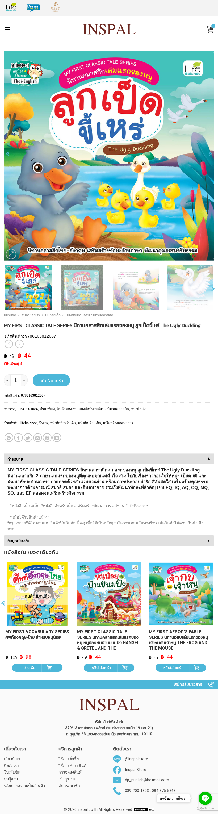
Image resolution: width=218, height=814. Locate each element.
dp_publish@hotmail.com (147, 780)
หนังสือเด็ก (53, 315)
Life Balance (28, 409)
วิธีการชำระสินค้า (73, 765)
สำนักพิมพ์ (47, 409)
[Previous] (7, 156)
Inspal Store (135, 769)
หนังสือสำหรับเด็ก (63, 423)
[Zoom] (11, 254)
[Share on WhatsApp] (9, 437)
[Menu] (7, 29)
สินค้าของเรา (31, 315)
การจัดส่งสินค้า (71, 772)
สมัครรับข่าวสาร (188, 684)
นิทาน (43, 423)
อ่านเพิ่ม (29, 667)
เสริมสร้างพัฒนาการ (118, 423)
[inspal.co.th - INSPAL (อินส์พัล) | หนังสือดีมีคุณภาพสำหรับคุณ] (109, 29)
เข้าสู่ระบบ (67, 779)
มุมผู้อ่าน (11, 779)
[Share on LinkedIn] (56, 437)
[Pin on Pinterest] (47, 437)
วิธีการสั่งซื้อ (68, 759)
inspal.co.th (88, 809)
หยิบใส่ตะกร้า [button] (101, 667)
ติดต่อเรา (11, 765)
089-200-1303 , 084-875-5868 (150, 790)
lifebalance (28, 423)
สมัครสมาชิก (69, 786)
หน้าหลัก (10, 315)
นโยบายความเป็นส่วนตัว (24, 786)
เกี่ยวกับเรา (13, 759)
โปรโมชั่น (12, 772)
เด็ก (98, 423)
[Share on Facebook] (18, 437)
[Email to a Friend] (37, 437)
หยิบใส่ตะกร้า (51, 380)
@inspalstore (136, 759)
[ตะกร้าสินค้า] (208, 30)
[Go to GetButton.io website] (205, 808)
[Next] (210, 156)
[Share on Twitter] (28, 437)
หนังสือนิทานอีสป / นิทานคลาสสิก (89, 315)
